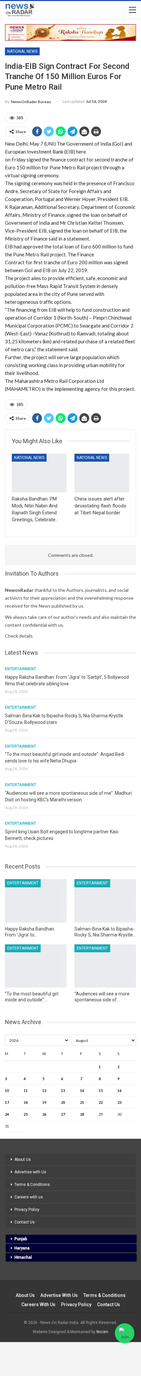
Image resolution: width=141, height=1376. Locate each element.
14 (82, 1090)
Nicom (102, 1332)
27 (63, 1114)
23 (119, 1102)
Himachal (23, 1257)
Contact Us (24, 1222)
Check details (19, 636)
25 (26, 1114)
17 (7, 1102)
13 (63, 1090)
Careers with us (28, 1197)
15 (101, 1090)
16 (119, 1090)
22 (101, 1102)
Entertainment (20, 669)
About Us (22, 1159)
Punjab (20, 1239)
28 (82, 1114)
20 (63, 1102)
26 (44, 1114)
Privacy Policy (26, 1209)
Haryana (22, 1248)
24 (7, 1114)
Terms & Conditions (32, 1184)
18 (26, 1102)
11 (26, 1090)
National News (22, 51)
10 (7, 1090)
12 (44, 1090)
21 (82, 1102)
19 (44, 1102)
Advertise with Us (30, 1172)
